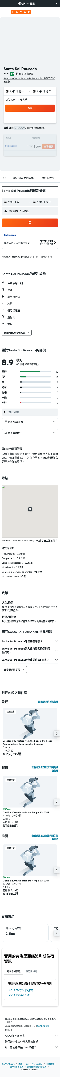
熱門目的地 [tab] (31, 971)
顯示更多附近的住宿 (48, 701)
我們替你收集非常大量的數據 (21, 1041)
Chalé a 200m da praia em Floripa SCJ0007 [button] (26, 812)
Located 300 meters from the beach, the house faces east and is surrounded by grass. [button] (27, 742)
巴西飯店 (50, 1064)
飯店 (20, 1064)
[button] (56, 3)
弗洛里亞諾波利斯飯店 (20, 994)
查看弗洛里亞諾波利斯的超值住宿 (45, 769)
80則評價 (27, 73)
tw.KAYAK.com (8, 1064)
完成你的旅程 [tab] (13, 971)
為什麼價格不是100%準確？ (20, 1047)
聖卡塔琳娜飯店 (16, 1067)
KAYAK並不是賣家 (15, 1035)
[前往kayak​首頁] (21, 12)
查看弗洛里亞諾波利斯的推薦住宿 (45, 837)
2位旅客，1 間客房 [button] (17, 99)
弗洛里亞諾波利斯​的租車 (21, 990)
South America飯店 (34, 1064)
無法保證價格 (43, 1026)
